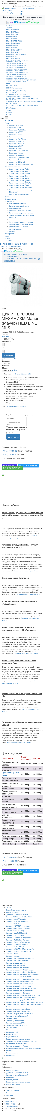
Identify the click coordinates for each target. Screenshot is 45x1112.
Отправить (13, 436)
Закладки (9, 1095)
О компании (10, 1030)
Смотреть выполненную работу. (26, 571)
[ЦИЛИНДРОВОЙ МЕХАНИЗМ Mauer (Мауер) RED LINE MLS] (22, 286)
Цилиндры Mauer (12, 47)
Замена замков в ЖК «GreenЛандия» (20, 970)
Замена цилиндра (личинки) (16, 91)
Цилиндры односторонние (16, 54)
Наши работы (10, 233)
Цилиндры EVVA (11, 36)
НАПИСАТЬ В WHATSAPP (12, 468)
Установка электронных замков (18, 96)
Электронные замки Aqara (15, 71)
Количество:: (7, 341)
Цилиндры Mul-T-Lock (13, 40)
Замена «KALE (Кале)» (15, 935)
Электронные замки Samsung (16, 78)
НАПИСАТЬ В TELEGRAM (28, 465)
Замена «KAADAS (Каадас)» (17, 933)
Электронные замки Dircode (16, 69)
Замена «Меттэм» (13, 953)
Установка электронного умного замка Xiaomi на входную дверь (24, 102)
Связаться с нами (13, 1084)
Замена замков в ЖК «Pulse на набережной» (23, 974)
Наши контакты (12, 1053)
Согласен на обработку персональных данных (16, 428)
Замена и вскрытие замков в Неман (19, 1013)
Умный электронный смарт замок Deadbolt (22, 98)
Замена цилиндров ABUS (16, 1020)
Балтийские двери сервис (16, 910)
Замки (7, 123)
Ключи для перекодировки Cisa (17, 60)
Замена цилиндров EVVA (15, 1023)
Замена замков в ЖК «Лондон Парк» (20, 983)
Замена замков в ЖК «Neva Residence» (21, 972)
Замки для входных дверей (16, 1025)
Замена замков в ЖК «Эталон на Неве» (21, 997)
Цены (7, 196)
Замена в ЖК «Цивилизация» (17, 960)
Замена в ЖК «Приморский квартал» (20, 958)
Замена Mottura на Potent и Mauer (19, 917)
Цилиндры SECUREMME (14, 49)
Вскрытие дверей (12, 912)
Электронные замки (12, 167)
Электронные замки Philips (16, 63)
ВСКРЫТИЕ (9, 107)
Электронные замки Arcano (16, 65)
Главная (11, 26)
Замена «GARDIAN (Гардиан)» (18, 928)
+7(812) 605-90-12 (13, 17)
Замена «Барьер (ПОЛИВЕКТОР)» (19, 951)
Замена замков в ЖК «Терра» (17, 1046)
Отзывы (7, 238)
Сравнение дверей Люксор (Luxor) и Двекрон (23, 1048)
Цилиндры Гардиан (13, 53)
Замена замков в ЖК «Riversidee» (19, 977)
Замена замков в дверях (15, 965)
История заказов (12, 1093)
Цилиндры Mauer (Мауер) (16, 406)
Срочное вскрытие (28, 9)
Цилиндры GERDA (12, 34)
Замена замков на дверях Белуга (19, 1009)
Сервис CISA (11, 1034)
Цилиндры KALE (11, 38)
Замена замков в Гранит (15, 963)
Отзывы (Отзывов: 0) (23, 374)
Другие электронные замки (16, 82)
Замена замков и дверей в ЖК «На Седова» (23, 1000)
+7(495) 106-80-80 (33, 17)
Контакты (8, 240)
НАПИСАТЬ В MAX (10, 465)
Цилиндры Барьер (12, 51)
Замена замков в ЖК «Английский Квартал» (22, 979)
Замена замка (11, 100)
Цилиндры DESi (11, 56)
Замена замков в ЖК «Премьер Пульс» (21, 988)
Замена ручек (11, 1018)
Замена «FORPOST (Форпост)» (18, 926)
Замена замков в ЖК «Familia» (18, 967)
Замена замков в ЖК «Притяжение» (20, 990)
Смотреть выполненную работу (19, 742)
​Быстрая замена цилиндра (16, 1043)
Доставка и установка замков (17, 94)
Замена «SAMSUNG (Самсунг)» (18, 947)
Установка (8, 201)
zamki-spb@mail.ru (14, 246)
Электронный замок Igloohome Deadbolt (21, 1041)
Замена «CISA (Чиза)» (14, 924)
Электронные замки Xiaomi (15, 67)
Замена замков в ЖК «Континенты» (19, 981)
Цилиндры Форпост (13, 44)
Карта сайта (10, 1055)
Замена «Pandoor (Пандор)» (17, 944)
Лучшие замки (11, 1027)
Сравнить (19, 359)
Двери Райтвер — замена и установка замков (22, 105)
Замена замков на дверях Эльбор (19, 1011)
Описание (7, 374)
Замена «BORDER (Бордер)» (17, 921)
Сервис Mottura (12, 1036)
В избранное (8, 359)
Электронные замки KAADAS (16, 74)
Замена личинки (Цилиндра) (17, 1016)
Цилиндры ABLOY (12, 45)
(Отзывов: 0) (6, 336)
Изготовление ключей (14, 89)
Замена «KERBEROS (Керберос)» (19, 937)
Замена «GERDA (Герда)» (16, 930)
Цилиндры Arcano (12, 29)
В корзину (9, 355)
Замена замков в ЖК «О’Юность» (19, 986)
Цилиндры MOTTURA (13, 33)
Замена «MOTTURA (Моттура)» (18, 940)
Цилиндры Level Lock (14, 42)
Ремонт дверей (11, 92)
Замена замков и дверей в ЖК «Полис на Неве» (24, 1002)
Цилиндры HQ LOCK (13, 58)
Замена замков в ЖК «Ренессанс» (19, 993)
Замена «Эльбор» (13, 956)
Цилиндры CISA (11, 31)
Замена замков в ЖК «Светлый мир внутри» (23, 995)
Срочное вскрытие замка (10, 774)
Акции (7, 236)
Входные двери (10, 199)
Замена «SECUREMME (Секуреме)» (20, 949)
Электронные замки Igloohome (17, 73)
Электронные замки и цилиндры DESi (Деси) (22, 80)
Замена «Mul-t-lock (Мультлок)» (18, 942)
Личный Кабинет (12, 1090)
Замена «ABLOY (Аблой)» (16, 919)
